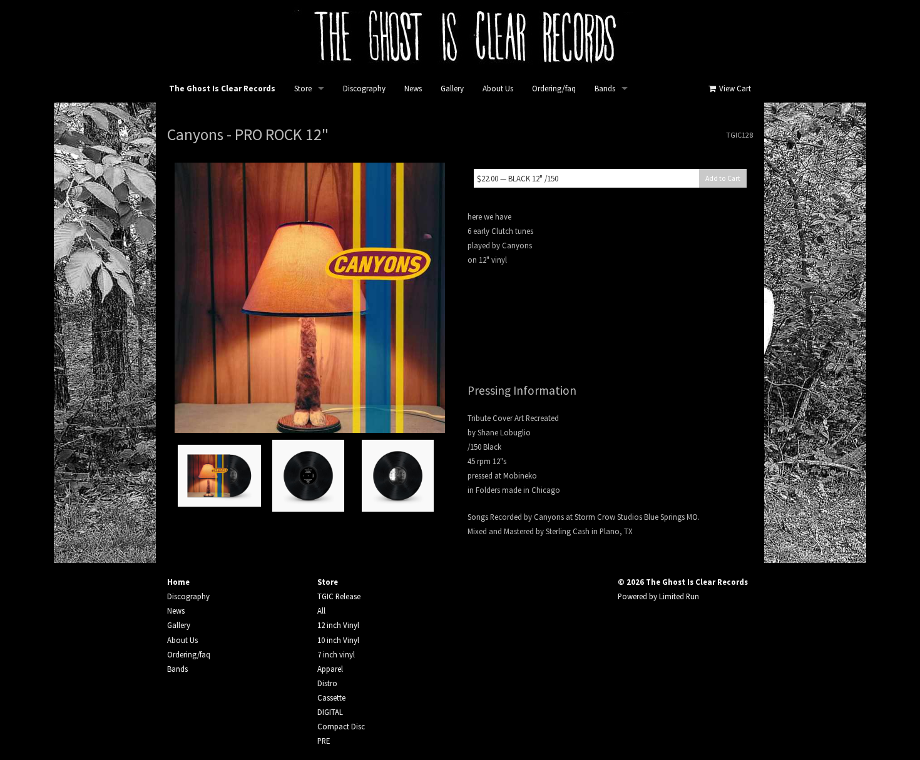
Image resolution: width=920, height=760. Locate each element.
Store (303, 88)
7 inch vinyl (336, 654)
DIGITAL (330, 712)
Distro (327, 683)
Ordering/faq (554, 88)
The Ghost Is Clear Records (222, 88)
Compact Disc (341, 726)
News (413, 88)
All (321, 610)
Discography (364, 88)
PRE (323, 741)
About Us (498, 88)
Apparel (330, 669)
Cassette (331, 697)
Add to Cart (722, 178)
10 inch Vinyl (338, 640)
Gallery (452, 88)
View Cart (734, 88)
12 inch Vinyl (338, 625)
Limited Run (679, 596)
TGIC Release (338, 596)
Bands (605, 88)
